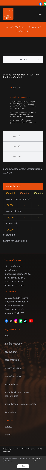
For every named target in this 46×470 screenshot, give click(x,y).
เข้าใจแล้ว (23, 466)
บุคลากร (8, 434)
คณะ (7, 335)
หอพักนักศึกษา (11, 352)
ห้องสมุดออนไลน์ (12, 360)
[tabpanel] (23, 112)
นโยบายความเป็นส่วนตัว (37, 459)
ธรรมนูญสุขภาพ (11, 384)
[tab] (23, 88)
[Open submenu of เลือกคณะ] (38, 59)
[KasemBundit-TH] (8, 8)
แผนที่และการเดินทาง (14, 343)
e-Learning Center (13, 368)
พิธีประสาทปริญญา (13, 376)
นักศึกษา (8, 426)
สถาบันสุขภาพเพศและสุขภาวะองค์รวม (20, 404)
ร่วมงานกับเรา (10, 412)
